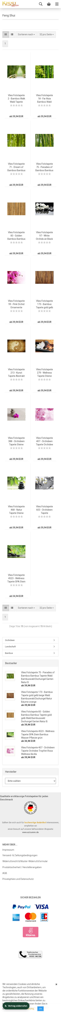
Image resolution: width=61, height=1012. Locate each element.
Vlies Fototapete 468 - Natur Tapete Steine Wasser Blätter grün (16, 513)
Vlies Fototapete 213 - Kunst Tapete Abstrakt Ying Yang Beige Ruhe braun (16, 376)
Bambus (9, 653)
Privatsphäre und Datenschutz (18, 879)
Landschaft (10, 646)
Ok (40, 1009)
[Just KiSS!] (10, 4)
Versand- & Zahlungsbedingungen (19, 855)
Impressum (8, 850)
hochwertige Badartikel (35, 822)
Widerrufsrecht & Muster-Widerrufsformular (25, 861)
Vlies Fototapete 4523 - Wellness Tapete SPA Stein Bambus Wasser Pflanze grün (16, 581)
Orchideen (10, 640)
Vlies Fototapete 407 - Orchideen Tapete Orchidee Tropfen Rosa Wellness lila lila (44, 444)
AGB (4, 873)
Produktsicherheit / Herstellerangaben (22, 867)
